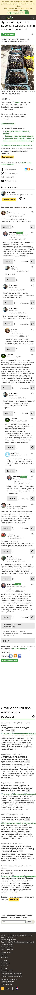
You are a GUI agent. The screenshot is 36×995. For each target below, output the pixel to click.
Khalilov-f (12, 233)
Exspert (3, 783)
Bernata (3, 754)
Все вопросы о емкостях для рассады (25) (16, 145)
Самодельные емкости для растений (15, 729)
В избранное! (9, 34)
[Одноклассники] (29, 169)
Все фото (4, 960)
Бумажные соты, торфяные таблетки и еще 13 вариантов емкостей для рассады (16, 788)
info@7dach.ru (11, 940)
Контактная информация (9, 979)
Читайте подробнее (8, 124)
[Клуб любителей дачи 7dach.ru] (9, 17)
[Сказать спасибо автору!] (32, 227)
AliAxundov (15, 267)
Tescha (3, 866)
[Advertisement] (18, 685)
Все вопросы (5, 963)
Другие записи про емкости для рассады (16, 712)
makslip (9, 534)
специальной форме (19, 649)
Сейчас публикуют (7, 947)
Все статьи (4, 966)
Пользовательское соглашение (11, 974)
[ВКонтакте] (26, 169)
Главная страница (6, 944)
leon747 (10, 355)
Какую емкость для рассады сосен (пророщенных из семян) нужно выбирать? (17, 848)
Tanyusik (10, 212)
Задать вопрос (7, 157)
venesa (3, 843)
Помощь (4, 955)
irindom (3, 723)
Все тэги (4, 968)
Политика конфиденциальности (11, 976)
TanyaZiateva (11, 557)
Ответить (6, 227)
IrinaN (9, 504)
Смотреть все (14, 899)
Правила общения (7, 971)
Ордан (17, 102)
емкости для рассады (7, 164)
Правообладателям (7, 982)
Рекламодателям (6, 984)
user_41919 (15, 453)
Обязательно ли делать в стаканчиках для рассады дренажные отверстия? (14, 759)
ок (27, 13)
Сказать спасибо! (9, 199)
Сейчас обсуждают (7, 949)
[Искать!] (33, 17)
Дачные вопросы (6, 952)
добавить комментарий (9, 660)
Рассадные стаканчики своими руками (19, 136)
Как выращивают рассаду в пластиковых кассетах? (15, 818)
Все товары (5, 957)
